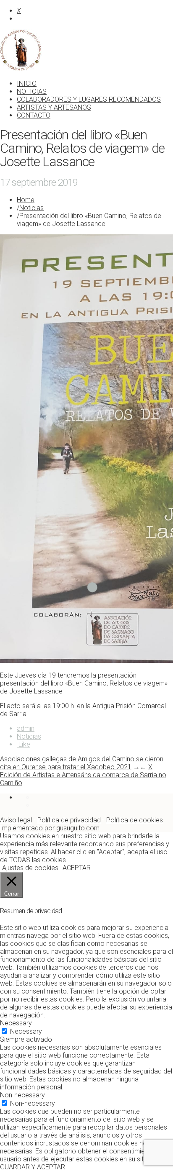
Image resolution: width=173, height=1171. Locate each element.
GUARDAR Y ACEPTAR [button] (32, 1167)
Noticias (31, 208)
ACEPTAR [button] (77, 868)
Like (23, 744)
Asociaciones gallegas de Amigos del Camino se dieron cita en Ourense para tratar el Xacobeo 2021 (81, 763)
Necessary (26, 1031)
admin (25, 728)
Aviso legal (16, 820)
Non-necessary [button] (22, 1095)
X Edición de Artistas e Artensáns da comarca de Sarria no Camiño (83, 775)
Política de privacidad (69, 820)
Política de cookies (134, 820)
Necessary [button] (16, 1023)
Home (25, 200)
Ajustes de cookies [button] (30, 868)
